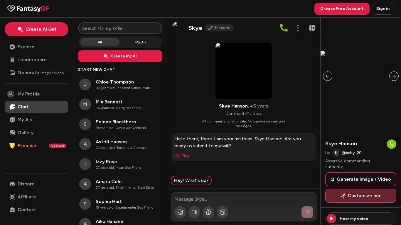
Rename (222, 27)
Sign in (383, 8)
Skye (195, 27)
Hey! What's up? (191, 180)
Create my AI (124, 56)
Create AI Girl (41, 29)
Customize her (364, 195)
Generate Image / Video (364, 179)
